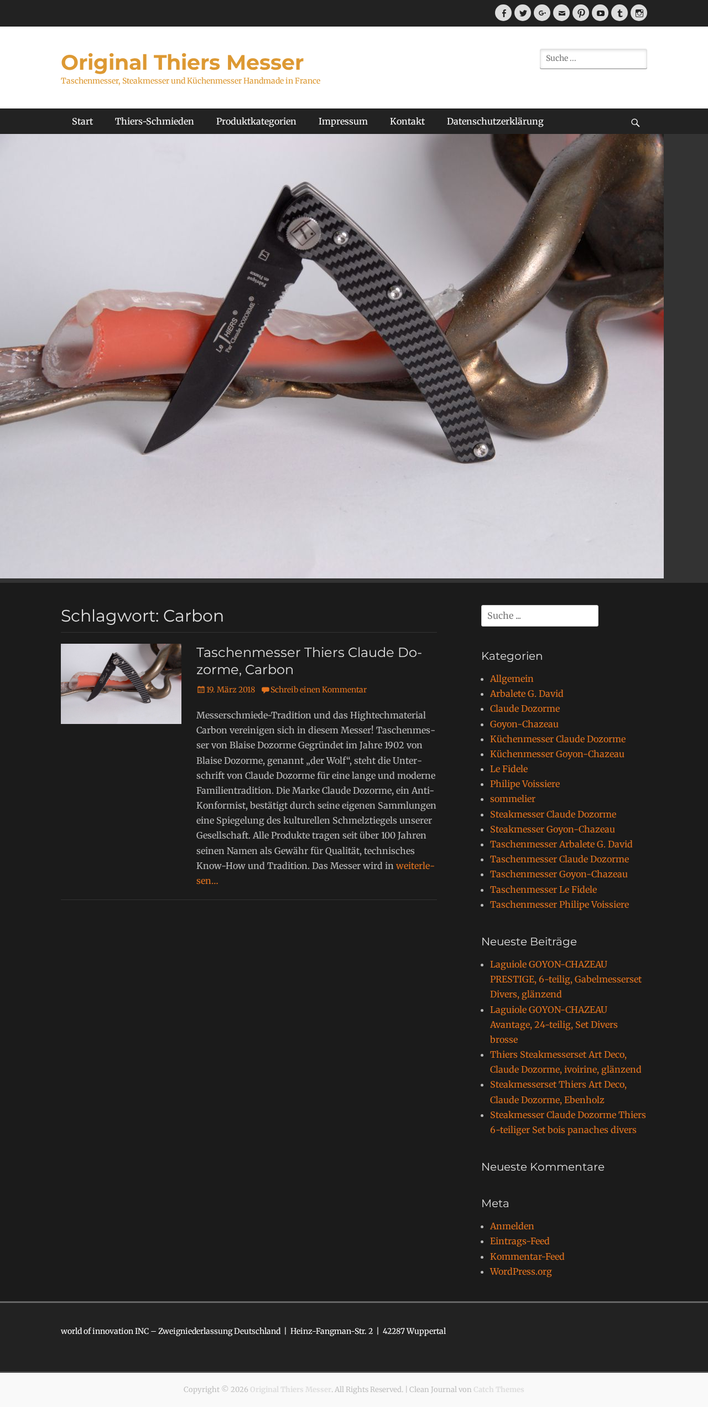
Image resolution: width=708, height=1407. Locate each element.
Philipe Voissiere (525, 783)
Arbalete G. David (527, 693)
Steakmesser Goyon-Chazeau (552, 829)
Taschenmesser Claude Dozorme (559, 859)
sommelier (512, 798)
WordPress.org (521, 1271)
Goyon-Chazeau (524, 724)
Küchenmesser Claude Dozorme (558, 738)
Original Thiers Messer (182, 62)
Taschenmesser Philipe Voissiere (559, 904)
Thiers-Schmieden (154, 121)
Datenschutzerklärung (495, 121)
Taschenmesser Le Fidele (543, 889)
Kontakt (407, 121)
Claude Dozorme (525, 708)
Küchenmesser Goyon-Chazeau (557, 753)
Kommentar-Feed (527, 1256)
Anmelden (512, 1226)
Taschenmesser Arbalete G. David (561, 844)
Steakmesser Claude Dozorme (553, 814)
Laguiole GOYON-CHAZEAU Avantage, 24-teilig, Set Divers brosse (554, 1024)
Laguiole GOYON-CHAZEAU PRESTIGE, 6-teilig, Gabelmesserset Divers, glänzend (566, 979)
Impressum (343, 121)
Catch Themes (498, 1389)
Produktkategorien (256, 121)
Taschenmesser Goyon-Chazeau (559, 874)
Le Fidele (509, 768)
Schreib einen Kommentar (318, 690)
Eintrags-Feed (520, 1240)
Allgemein (512, 678)
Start (82, 121)
